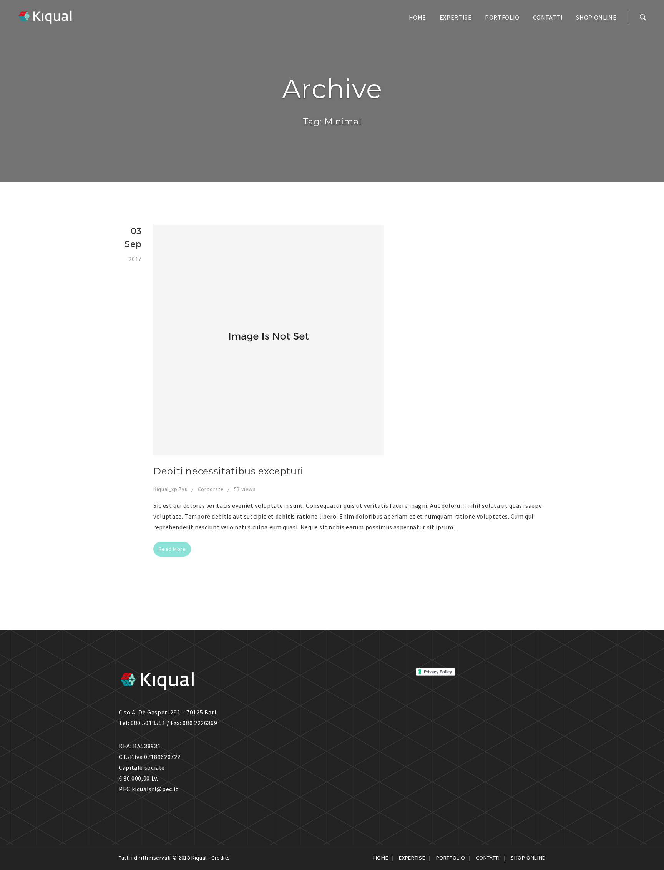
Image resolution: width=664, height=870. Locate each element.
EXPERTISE (456, 17)
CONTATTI (548, 17)
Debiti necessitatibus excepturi (228, 471)
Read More (172, 548)
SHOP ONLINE (596, 17)
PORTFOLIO (502, 17)
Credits (220, 857)
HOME (418, 17)
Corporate (211, 489)
